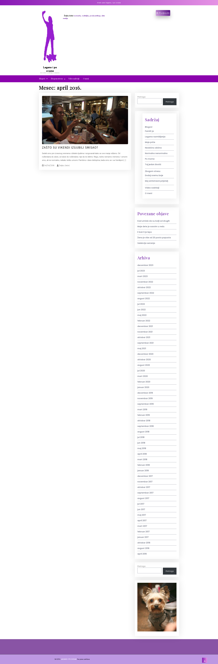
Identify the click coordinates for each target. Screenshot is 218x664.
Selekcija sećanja (146, 243)
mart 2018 (142, 459)
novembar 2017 (145, 481)
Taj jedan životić (153, 164)
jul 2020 (141, 370)
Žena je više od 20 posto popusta (154, 237)
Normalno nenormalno (156, 153)
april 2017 (142, 520)
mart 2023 (142, 276)
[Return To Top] (204, 660)
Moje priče (150, 142)
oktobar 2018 (143, 420)
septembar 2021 (145, 343)
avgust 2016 (143, 548)
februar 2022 (143, 320)
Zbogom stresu (57, 78)
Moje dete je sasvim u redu (150, 226)
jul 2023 (141, 270)
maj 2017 (141, 515)
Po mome (150, 159)
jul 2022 (141, 304)
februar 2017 (143, 531)
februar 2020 (143, 381)
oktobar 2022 (144, 287)
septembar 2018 (145, 426)
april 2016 (142, 553)
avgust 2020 (143, 365)
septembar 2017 (145, 492)
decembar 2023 (145, 265)
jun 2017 (141, 509)
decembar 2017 (145, 476)
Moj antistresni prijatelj (156, 181)
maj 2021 (141, 348)
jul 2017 (140, 504)
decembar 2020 (145, 354)
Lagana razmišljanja (155, 136)
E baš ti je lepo (144, 232)
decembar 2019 (145, 393)
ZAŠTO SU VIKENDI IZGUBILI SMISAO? (70, 147)
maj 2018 (141, 448)
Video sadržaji (73, 78)
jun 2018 (141, 442)
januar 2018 (143, 470)
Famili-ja (149, 131)
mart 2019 (142, 409)
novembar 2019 (145, 398)
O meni (86, 78)
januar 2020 (143, 387)
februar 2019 (143, 415)
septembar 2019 (145, 404)
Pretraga (141, 96)
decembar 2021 (145, 326)
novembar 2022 (145, 282)
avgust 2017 (143, 498)
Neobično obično (153, 147)
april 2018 (142, 454)
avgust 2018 (143, 431)
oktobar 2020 (144, 359)
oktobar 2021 (143, 337)
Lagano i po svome (50, 69)
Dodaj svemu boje (154, 175)
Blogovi (42, 78)
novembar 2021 (145, 331)
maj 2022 (141, 315)
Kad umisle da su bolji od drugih (153, 221)
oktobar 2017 (143, 487)
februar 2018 (143, 465)
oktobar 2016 (143, 542)
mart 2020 (142, 376)
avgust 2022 (143, 298)
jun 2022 (141, 309)
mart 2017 (142, 526)
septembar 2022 (145, 293)
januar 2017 (143, 537)
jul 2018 (140, 437)
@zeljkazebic (164, 13)
